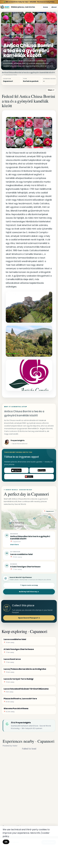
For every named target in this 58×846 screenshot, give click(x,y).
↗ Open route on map (29, 585)
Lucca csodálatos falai (21, 554)
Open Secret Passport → (29, 618)
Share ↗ (51, 90)
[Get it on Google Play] (41, 470)
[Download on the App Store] (16, 470)
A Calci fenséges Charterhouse (25, 566)
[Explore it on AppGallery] (29, 476)
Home (45, 7)
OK (6, 842)
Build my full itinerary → (29, 592)
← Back (6, 35)
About (54, 7)
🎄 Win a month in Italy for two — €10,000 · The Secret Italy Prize (29, 2)
